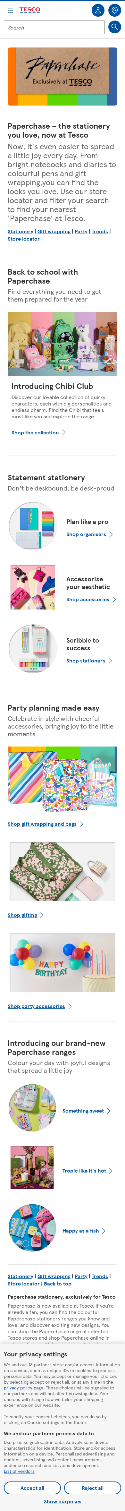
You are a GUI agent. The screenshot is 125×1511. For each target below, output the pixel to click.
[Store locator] (114, 10)
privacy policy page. (24, 1387)
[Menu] (10, 10)
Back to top (57, 1283)
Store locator (24, 238)
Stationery (20, 231)
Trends (100, 231)
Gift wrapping (54, 231)
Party (81, 231)
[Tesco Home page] (30, 10)
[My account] (98, 10)
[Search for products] (114, 27)
